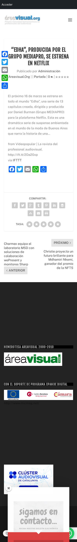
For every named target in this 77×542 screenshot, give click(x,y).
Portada (40, 77)
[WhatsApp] (5, 78)
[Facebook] (5, 54)
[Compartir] (5, 86)
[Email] (5, 70)
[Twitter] (5, 62)
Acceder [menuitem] (7, 4)
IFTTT (17, 160)
